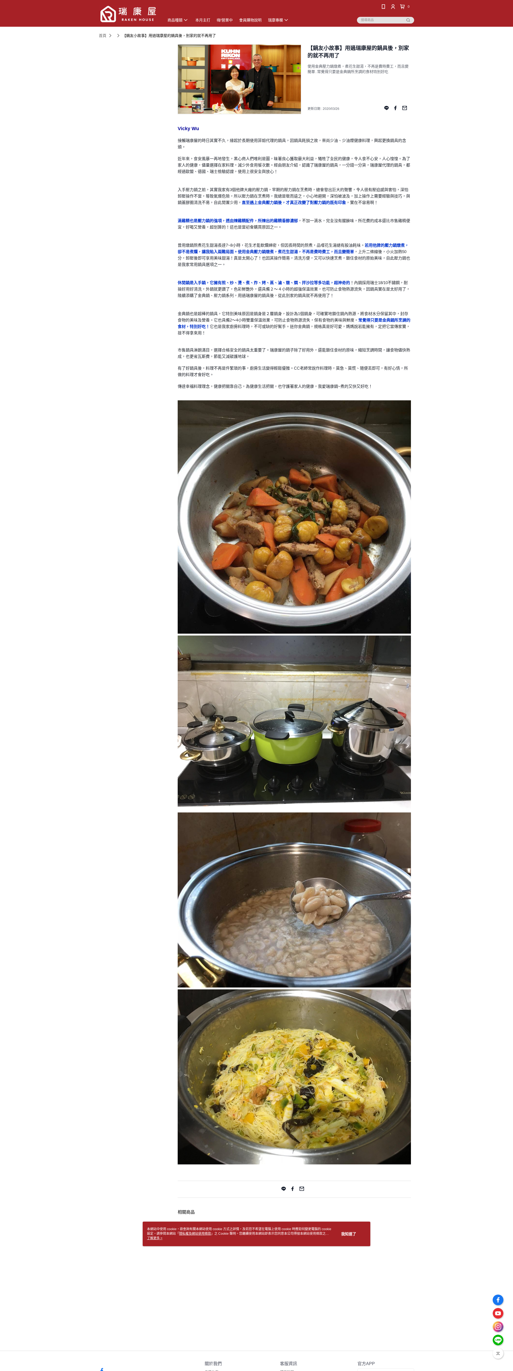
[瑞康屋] (128, 14)
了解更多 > (154, 1238)
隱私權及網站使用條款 (195, 1234)
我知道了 (348, 1234)
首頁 (102, 35)
